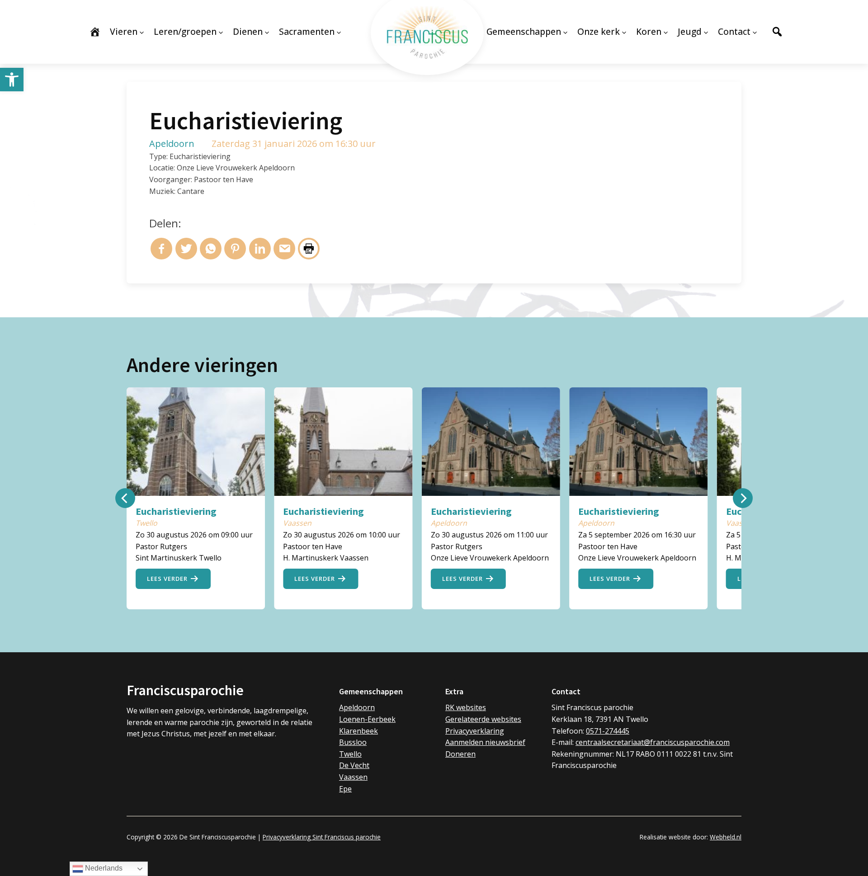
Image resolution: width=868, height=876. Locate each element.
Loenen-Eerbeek (367, 719)
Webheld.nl (725, 837)
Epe (345, 789)
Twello (350, 754)
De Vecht (354, 765)
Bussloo (353, 742)
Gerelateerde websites (483, 719)
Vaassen (353, 777)
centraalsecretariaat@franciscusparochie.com (653, 742)
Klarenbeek (358, 731)
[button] (12, 79)
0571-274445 (607, 731)
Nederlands (103, 868)
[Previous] (125, 498)
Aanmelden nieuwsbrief (485, 742)
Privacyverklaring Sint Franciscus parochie (322, 837)
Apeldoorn (357, 707)
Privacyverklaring (474, 731)
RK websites (465, 707)
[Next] (743, 498)
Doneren (460, 754)
